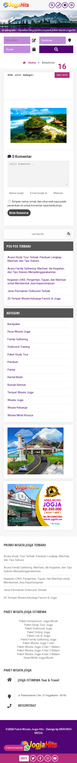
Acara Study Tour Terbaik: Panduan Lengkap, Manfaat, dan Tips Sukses (34, 259)
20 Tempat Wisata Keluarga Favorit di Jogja (34, 298)
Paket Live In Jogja (38, 635)
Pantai (11, 369)
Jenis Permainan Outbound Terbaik (28, 291)
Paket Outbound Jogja (38, 628)
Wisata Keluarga (17, 407)
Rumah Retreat (16, 385)
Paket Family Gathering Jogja (38, 639)
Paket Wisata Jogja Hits (29, 729)
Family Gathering (17, 339)
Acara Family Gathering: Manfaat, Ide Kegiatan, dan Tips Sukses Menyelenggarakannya (35, 270)
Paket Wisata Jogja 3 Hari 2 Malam (38, 650)
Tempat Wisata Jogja (20, 392)
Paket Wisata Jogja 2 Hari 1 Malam (38, 647)
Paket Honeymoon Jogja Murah (38, 621)
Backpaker (13, 324)
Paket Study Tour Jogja (38, 625)
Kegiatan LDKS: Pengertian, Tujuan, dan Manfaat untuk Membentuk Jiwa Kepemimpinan (36, 281)
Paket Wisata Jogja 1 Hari (38, 643)
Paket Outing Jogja (38, 632)
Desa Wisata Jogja (18, 331)
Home (32, 62)
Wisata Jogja (15, 400)
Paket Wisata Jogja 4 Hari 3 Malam (38, 654)
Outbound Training (18, 346)
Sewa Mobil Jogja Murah (38, 657)
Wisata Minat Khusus (20, 415)
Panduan (12, 362)
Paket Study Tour (17, 354)
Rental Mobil (14, 377)
